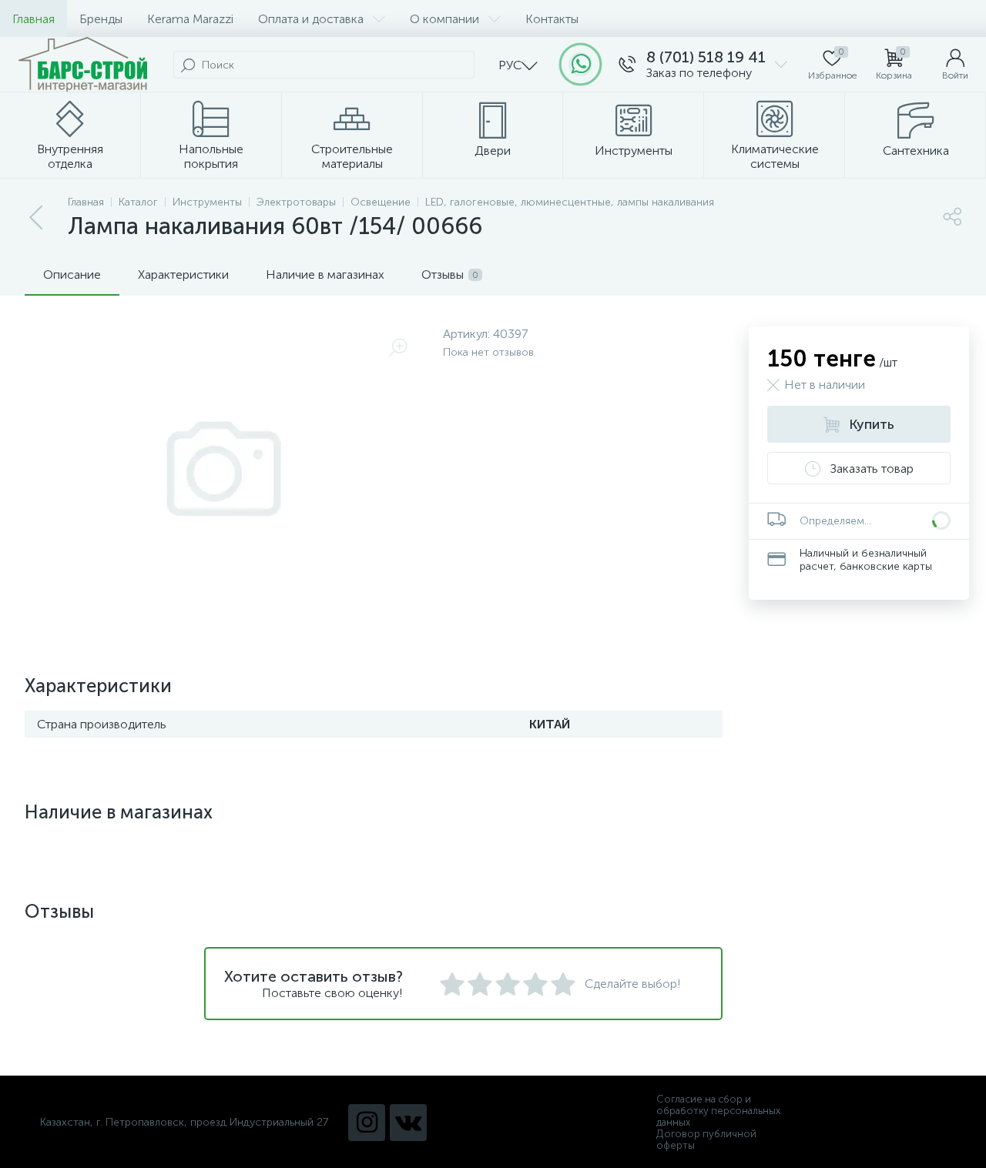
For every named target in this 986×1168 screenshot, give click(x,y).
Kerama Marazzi (190, 19)
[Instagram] (366, 1122)
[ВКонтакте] (408, 1122)
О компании (444, 19)
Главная (33, 19)
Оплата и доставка (311, 19)
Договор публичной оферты (706, 1139)
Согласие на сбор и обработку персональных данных (718, 1110)
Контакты (552, 19)
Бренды (100, 19)
